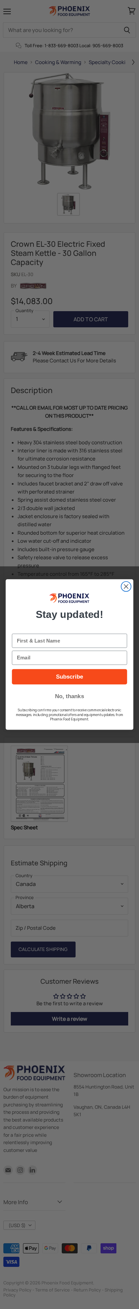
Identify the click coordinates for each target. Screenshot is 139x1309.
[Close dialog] (126, 586)
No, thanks (69, 696)
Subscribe (69, 677)
